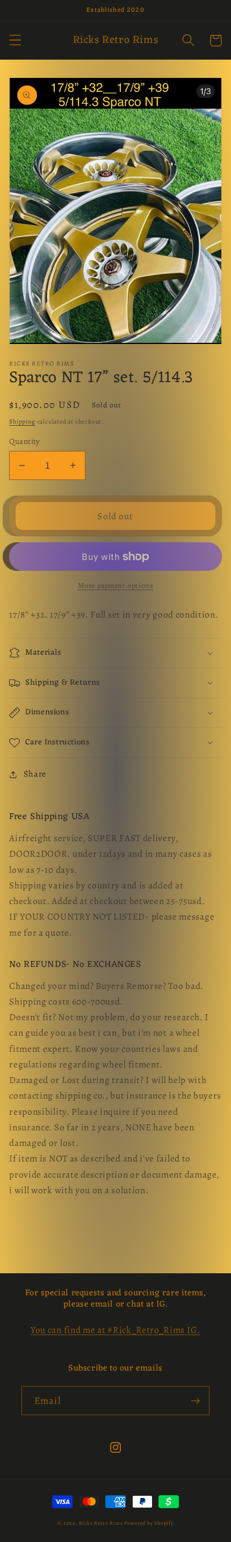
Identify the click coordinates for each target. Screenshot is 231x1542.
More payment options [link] (116, 585)
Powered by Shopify (149, 1522)
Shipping (22, 421)
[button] (15, 40)
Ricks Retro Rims (101, 1522)
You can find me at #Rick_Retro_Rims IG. (115, 1329)
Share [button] (35, 774)
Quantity (24, 441)
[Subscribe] (195, 1400)
